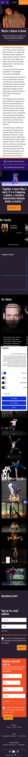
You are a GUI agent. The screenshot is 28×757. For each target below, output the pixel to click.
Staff (14, 727)
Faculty (8, 727)
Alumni (19, 727)
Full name (5, 620)
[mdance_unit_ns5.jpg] (14, 541)
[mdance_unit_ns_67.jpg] (14, 426)
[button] (26, 239)
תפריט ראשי (2, 2)
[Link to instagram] (18, 752)
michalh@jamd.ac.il (14, 40)
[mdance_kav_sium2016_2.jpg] (14, 525)
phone (5, 683)
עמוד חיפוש (7, 2)
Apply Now (12, 208)
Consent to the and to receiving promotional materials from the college (14, 640)
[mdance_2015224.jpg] (14, 447)
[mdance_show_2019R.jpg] (14, 556)
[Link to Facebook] (9, 752)
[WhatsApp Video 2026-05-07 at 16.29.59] (14, 266)
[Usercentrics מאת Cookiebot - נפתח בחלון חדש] (8, 348)
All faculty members (13, 244)
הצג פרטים (7, 394)
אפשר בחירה (14, 403)
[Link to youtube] (13, 752)
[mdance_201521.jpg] (14, 470)
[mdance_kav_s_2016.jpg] (14, 510)
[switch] (4, 378)
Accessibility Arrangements (9, 736)
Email (4, 627)
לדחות (14, 407)
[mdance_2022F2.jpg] (14, 574)
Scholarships (21, 745)
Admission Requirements (15, 161)
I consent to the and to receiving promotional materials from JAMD (14, 710)
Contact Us (25, 502)
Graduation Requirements (15, 167)
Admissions (23, 2)
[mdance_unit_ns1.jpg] (14, 491)
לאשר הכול (14, 398)
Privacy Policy (18, 638)
